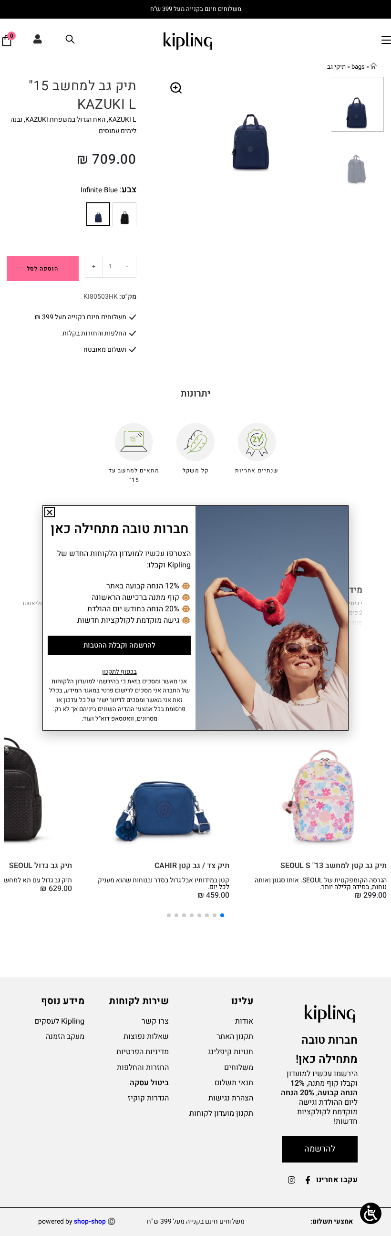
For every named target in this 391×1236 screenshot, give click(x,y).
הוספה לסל (42, 268)
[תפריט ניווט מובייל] (386, 40)
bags (358, 66)
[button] (176, 88)
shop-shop (90, 1221)
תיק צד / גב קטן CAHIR (191, 865)
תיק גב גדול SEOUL (40, 865)
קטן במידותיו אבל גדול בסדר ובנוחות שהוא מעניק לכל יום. (163, 883)
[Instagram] (292, 1180)
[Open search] (70, 41)
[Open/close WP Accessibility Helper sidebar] (370, 1213)
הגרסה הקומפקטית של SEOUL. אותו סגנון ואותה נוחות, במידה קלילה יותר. (321, 883)
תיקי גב (336, 66)
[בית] (373, 66)
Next (324, 131)
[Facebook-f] (308, 1180)
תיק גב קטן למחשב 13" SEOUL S (333, 865)
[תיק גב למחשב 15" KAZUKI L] (124, 214)
